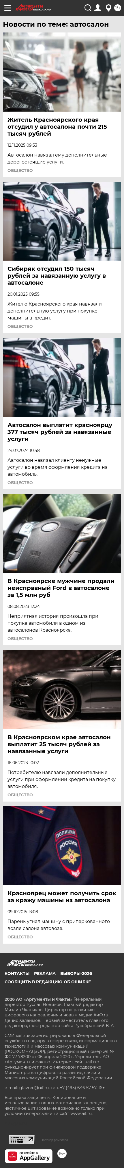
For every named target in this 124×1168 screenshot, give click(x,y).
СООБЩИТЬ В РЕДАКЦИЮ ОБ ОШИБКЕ (48, 981)
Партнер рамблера (54, 1140)
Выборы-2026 (76, 973)
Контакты (17, 973)
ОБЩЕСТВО (20, 170)
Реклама (45, 973)
